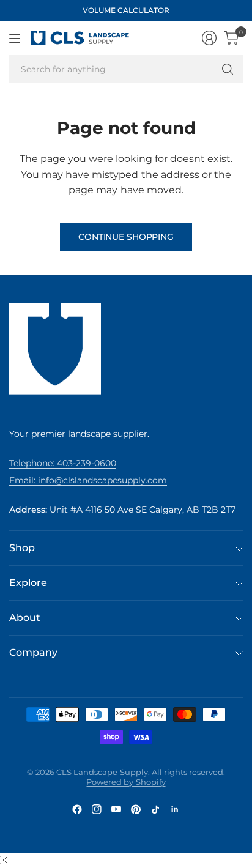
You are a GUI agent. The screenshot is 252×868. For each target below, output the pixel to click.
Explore (28, 582)
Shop (22, 548)
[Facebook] (77, 809)
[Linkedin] (175, 809)
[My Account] (209, 38)
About (24, 617)
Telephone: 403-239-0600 (62, 463)
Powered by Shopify (125, 782)
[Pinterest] (136, 809)
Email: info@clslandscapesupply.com (88, 480)
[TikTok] (155, 809)
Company (33, 652)
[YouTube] (116, 809)
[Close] (3, 861)
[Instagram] (96, 809)
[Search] (227, 69)
